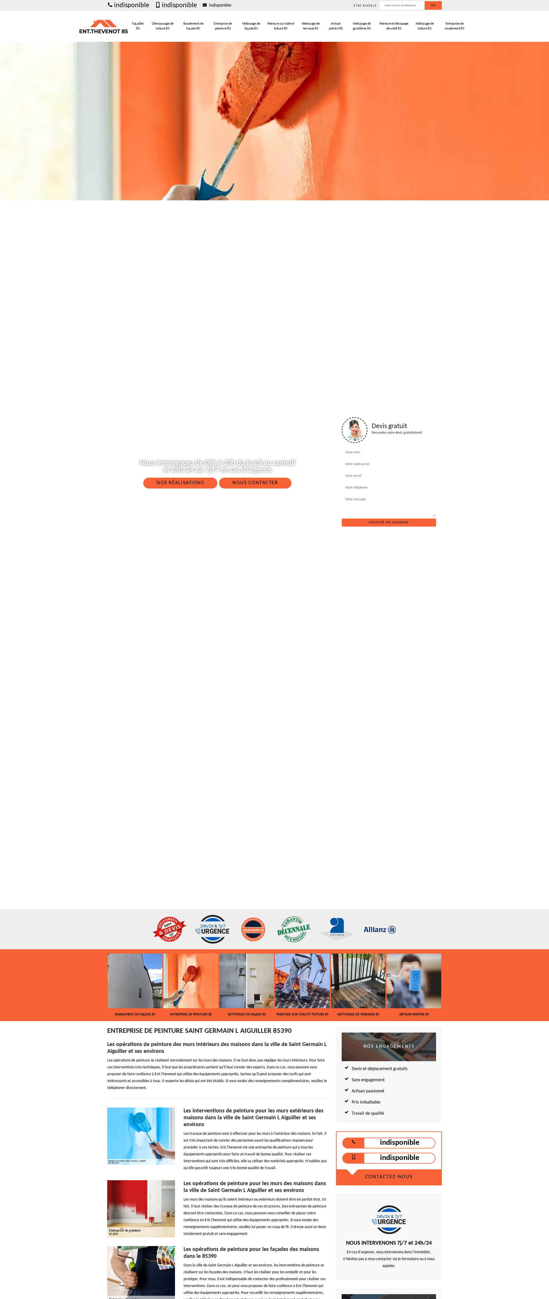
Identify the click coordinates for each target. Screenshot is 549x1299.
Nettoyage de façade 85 (251, 26)
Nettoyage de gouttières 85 (362, 26)
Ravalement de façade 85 (193, 26)
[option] (135, 985)
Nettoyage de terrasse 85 (311, 26)
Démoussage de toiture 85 (163, 26)
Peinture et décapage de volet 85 (393, 26)
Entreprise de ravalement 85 (455, 26)
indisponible (131, 5)
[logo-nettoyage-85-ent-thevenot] (104, 26)
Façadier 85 (138, 26)
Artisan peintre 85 (336, 26)
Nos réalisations (180, 483)
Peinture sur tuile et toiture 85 (280, 26)
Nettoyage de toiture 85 (425, 26)
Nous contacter (255, 483)
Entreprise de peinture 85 (223, 26)
